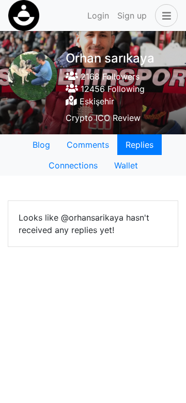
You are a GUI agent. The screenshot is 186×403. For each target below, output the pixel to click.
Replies (139, 145)
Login (98, 15)
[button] (164, 15)
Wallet (126, 165)
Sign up (132, 15)
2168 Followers (109, 76)
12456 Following (111, 89)
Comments (88, 145)
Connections (73, 165)
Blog (41, 145)
